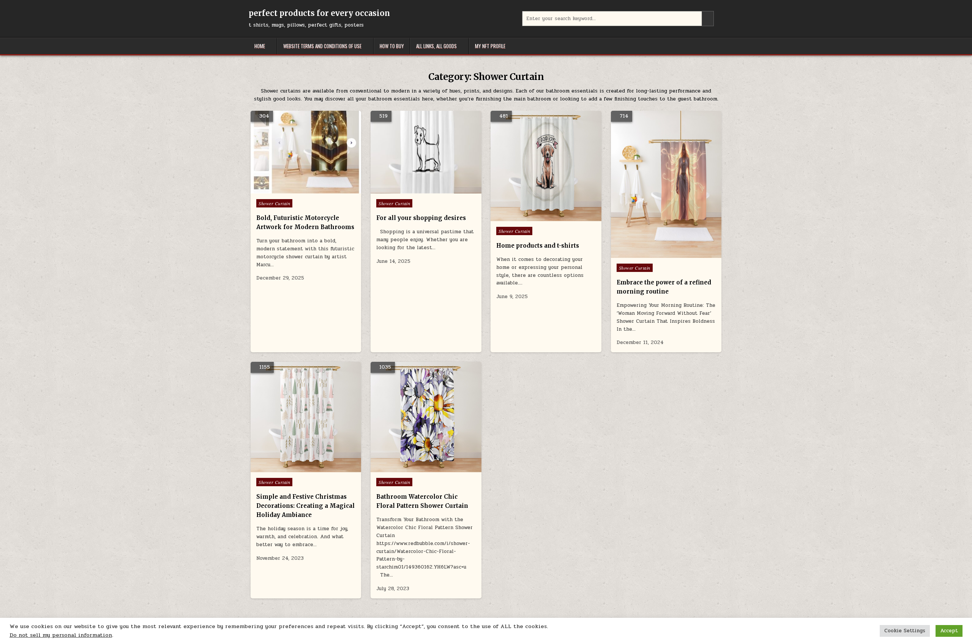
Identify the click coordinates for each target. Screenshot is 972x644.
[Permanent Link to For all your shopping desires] (426, 152)
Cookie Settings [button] (904, 631)
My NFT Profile (490, 46)
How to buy (392, 46)
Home (259, 46)
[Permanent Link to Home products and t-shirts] (546, 166)
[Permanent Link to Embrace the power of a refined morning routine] (666, 184)
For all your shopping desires (421, 217)
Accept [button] (949, 631)
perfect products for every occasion (319, 13)
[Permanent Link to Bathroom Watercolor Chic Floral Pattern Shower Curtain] (426, 417)
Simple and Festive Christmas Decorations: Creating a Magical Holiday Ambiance (305, 505)
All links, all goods (436, 46)
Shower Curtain (274, 203)
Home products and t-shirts (537, 245)
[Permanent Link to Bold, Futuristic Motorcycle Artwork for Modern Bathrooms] (306, 152)
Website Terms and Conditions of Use (322, 46)
